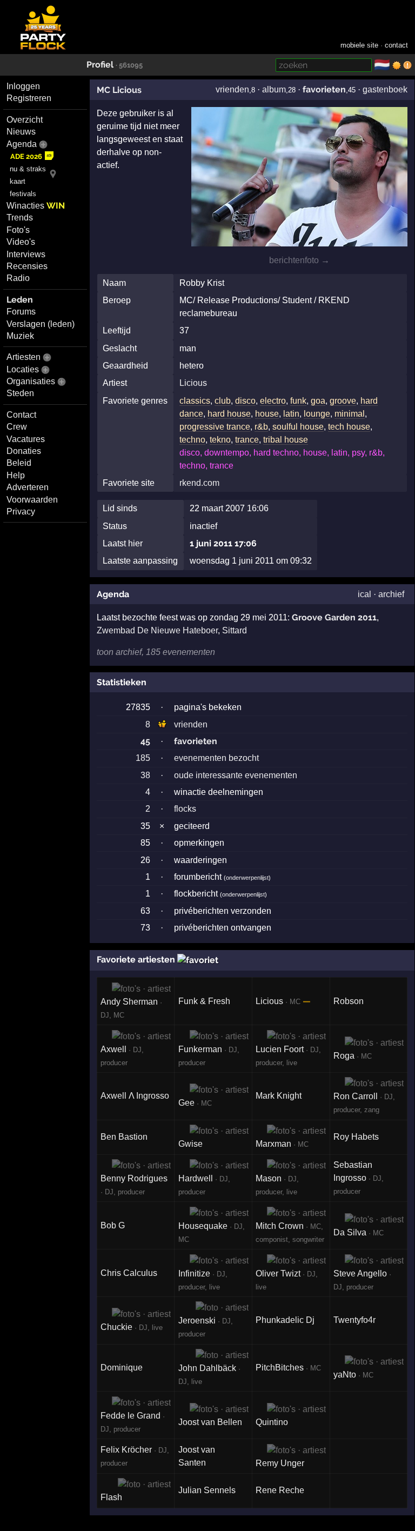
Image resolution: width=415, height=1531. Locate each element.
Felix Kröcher (126, 1449)
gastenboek (385, 89)
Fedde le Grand (130, 1415)
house (267, 413)
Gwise (190, 1143)
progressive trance (214, 426)
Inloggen (23, 86)
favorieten (324, 89)
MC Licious (119, 90)
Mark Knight (279, 1095)
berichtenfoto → (299, 260)
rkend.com (199, 482)
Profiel (99, 64)
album (274, 89)
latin (291, 413)
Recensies (27, 266)
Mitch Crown (280, 1226)
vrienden (232, 89)
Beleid (18, 462)
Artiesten (23, 357)
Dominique (122, 1367)
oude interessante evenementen (235, 775)
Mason (269, 1178)
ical (364, 594)
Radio (18, 278)
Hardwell (195, 1178)
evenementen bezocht (216, 758)
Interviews (25, 254)
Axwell (113, 1049)
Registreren (28, 98)
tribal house (285, 439)
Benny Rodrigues (134, 1178)
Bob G (113, 1225)
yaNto (344, 1374)
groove (343, 400)
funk (298, 400)
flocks (185, 808)
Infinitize (194, 1273)
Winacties (35, 205)
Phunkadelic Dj (285, 1320)
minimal (349, 413)
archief (391, 594)
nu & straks (28, 169)
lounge (317, 413)
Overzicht (24, 119)
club (223, 400)
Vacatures (25, 439)
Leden (19, 300)
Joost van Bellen (210, 1422)
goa (318, 400)
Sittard (234, 630)
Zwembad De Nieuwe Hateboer (157, 630)
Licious (193, 382)
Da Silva (349, 1232)
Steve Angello (360, 1273)
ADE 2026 (26, 156)
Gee (186, 1102)
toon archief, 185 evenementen (156, 652)
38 (145, 775)
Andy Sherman (129, 1001)
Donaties (23, 451)
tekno (220, 439)
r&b (261, 426)
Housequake (202, 1226)
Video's (20, 241)
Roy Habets (356, 1136)
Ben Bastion (124, 1136)
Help (15, 475)
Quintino (272, 1422)
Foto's (18, 230)
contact (396, 45)
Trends (19, 217)
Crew (16, 426)
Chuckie (116, 1327)
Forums (21, 311)
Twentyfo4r (354, 1320)
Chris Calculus (129, 1273)
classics (194, 400)
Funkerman (200, 1049)
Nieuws (21, 131)
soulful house (298, 426)
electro (273, 400)
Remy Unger (280, 1463)
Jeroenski (197, 1320)
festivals (23, 194)
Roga (343, 1055)
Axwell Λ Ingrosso (135, 1095)
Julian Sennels (207, 1490)
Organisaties (30, 381)
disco (245, 400)
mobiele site (359, 45)
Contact (21, 414)
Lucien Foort (280, 1049)
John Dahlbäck (207, 1368)
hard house (229, 413)
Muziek (20, 335)
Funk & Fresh (204, 1001)
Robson (348, 1001)
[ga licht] (396, 65)
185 (143, 758)
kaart (17, 181)
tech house (349, 426)
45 (145, 741)
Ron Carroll (355, 1096)
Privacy (20, 511)
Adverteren (27, 487)
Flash (111, 1497)
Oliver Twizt (278, 1273)
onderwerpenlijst (247, 877)
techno (192, 439)
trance (247, 439)
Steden (20, 393)
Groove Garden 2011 (334, 617)
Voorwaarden (32, 499)
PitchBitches (280, 1367)
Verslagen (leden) (40, 324)
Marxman (273, 1143)
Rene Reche (280, 1490)
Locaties (22, 369)
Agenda (21, 144)
